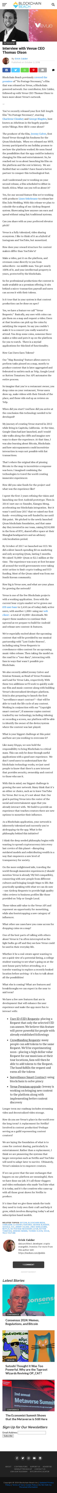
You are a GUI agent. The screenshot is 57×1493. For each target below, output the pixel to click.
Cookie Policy (31, 1485)
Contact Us (40, 1469)
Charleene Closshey (13, 119)
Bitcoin (23, 1223)
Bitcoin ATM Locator (39, 1471)
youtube (11, 1233)
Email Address (10, 1432)
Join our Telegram (18, 1471)
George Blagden (38, 119)
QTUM (35, 1229)
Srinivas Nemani (20, 1231)
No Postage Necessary (21, 1229)
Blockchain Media (36, 1223)
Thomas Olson (36, 1231)
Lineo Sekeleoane (28, 198)
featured (27, 1225)
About (8, 1467)
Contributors (20, 1467)
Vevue (46, 1231)
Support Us (35, 1467)
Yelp (4, 1233)
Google (6, 1227)
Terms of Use (18, 1485)
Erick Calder (21, 58)
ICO (12, 1227)
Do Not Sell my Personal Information (35, 1486)
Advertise (47, 1467)
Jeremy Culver (38, 133)
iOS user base (9, 607)
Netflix (5, 1229)
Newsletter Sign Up (23, 1469)
